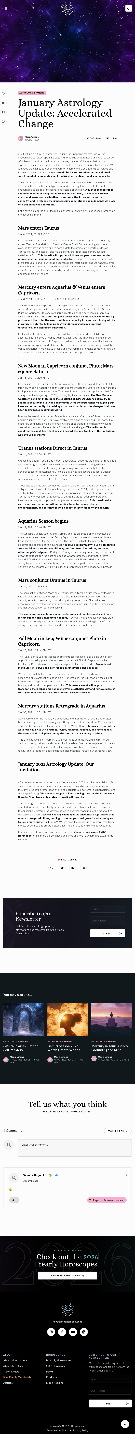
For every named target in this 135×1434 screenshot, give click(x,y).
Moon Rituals (11, 1371)
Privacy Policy (80, 1430)
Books (50, 1371)
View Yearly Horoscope (65, 1275)
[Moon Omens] (67, 8)
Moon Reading (54, 1382)
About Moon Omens (15, 1360)
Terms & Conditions (57, 1430)
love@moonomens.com (67, 1321)
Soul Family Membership (18, 1377)
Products (51, 1377)
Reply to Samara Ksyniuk (108, 1200)
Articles (8, 1382)
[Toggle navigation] (6, 8)
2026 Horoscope (56, 1366)
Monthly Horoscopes (58, 1360)
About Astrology (13, 1366)
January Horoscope (86, 832)
